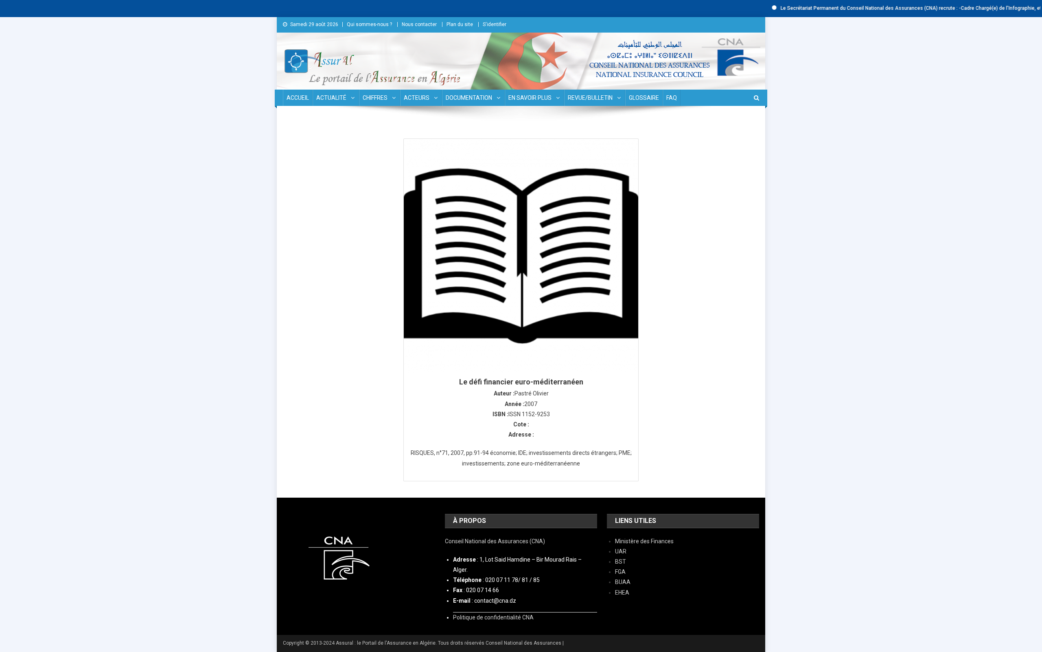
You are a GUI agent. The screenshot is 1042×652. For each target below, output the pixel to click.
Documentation (469, 97)
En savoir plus (530, 97)
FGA (620, 572)
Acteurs (416, 97)
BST (620, 561)
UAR (620, 551)
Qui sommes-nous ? (369, 24)
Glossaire (644, 97)
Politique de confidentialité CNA (493, 617)
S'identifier (494, 24)
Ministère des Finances (644, 541)
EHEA (622, 592)
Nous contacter (419, 24)
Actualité (331, 97)
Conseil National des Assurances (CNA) (495, 541)
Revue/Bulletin (590, 97)
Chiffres (375, 97)
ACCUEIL (298, 97)
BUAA (622, 582)
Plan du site (460, 24)
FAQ (671, 97)
